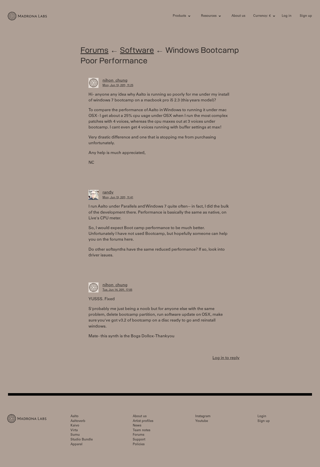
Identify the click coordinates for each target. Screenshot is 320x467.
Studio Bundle (81, 439)
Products (179, 16)
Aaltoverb (77, 421)
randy (108, 193)
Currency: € (262, 16)
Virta (74, 430)
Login (262, 416)
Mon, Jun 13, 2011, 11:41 (117, 197)
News (137, 425)
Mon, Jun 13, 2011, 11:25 (117, 85)
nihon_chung (115, 81)
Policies (138, 444)
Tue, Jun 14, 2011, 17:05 (117, 290)
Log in (287, 16)
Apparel (76, 444)
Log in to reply (226, 358)
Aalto (74, 416)
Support (139, 439)
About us (238, 16)
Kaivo (74, 425)
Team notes (141, 430)
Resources (208, 16)
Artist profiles (143, 421)
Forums (94, 50)
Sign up (306, 16)
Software (137, 50)
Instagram (202, 416)
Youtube (201, 421)
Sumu (75, 435)
